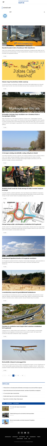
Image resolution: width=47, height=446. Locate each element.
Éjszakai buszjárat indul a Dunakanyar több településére (18, 48)
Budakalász (8, 436)
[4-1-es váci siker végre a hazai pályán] (5, 408)
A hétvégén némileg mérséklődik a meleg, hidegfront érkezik (20, 153)
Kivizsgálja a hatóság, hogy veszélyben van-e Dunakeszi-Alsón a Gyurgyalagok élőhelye (21, 115)
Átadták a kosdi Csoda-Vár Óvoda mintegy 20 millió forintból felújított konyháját (22, 189)
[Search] (43, 2)
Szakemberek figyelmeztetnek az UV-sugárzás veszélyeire (19, 258)
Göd (27, 436)
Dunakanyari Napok (29, 441)
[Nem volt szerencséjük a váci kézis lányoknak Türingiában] (5, 421)
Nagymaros (33, 436)
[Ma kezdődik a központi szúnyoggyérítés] (23, 350)
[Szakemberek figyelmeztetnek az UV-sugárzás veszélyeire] (23, 246)
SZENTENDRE (9, 403)
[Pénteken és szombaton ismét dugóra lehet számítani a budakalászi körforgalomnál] (23, 314)
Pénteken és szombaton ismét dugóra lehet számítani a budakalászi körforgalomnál (22, 327)
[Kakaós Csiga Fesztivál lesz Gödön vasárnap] (23, 70)
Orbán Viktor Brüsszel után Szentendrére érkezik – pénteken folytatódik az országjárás (22, 390)
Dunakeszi (15, 436)
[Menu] (3, 2)
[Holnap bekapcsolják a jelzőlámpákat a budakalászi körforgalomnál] (23, 212)
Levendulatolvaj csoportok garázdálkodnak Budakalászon (19, 292)
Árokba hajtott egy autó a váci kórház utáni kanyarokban (15, 396)
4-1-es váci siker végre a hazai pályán (11, 393)
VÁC (4, 403)
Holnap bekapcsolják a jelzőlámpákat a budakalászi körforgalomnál (21, 224)
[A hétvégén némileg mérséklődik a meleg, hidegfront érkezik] (23, 141)
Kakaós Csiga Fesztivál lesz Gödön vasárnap (15, 82)
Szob (25, 438)
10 (18, 375)
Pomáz (38, 436)
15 (22, 375)
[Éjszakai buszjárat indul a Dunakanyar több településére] (23, 35)
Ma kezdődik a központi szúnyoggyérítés (14, 362)
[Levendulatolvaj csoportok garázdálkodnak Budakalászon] (23, 280)
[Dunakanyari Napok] (23, 2)
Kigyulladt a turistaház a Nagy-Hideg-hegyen (13, 399)
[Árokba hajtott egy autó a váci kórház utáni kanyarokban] (5, 415)
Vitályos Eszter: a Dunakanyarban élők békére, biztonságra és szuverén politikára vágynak (22, 387)
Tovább (4, 56)
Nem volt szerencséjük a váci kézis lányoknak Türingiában (22, 420)
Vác (29, 438)
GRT (10, 12)
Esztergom (22, 436)
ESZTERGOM (16, 403)
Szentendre (20, 438)
